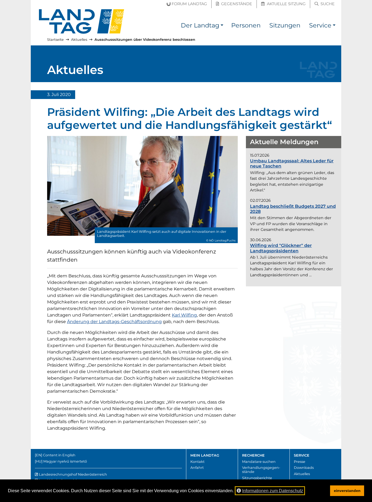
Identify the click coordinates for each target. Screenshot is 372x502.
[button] (222, 26)
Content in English (59, 455)
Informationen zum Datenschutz (272, 490)
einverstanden (347, 490)
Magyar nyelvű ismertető (65, 461)
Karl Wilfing (184, 315)
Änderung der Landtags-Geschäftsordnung (114, 321)
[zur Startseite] (81, 21)
